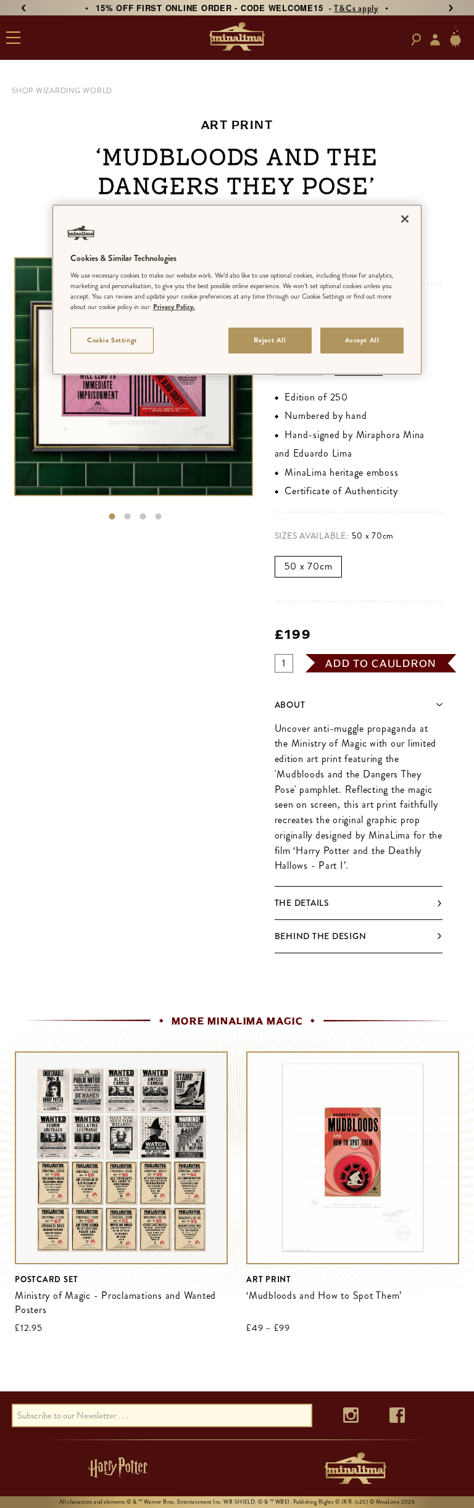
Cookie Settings (112, 340)
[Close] (404, 218)
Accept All (362, 340)
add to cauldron (380, 663)
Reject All (270, 340)
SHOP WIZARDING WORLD (62, 90)
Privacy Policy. (174, 307)
